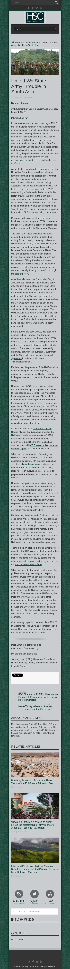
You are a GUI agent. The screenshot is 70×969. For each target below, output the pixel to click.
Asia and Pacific (30, 42)
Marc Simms (27, 98)
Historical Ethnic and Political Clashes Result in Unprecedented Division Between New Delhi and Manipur (34, 869)
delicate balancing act (30, 464)
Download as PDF (20, 118)
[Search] (56, 2)
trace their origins (31, 247)
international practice (21, 160)
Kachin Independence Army (28, 564)
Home (17, 42)
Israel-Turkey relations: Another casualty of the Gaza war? (35, 706)
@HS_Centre (18, 933)
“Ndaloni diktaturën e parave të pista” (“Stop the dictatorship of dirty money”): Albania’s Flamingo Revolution (32, 824)
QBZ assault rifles (39, 445)
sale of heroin (21, 273)
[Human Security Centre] (35, 17)
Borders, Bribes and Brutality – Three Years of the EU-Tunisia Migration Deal (32, 782)
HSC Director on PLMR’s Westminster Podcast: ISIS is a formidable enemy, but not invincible (38, 696)
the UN (40, 156)
